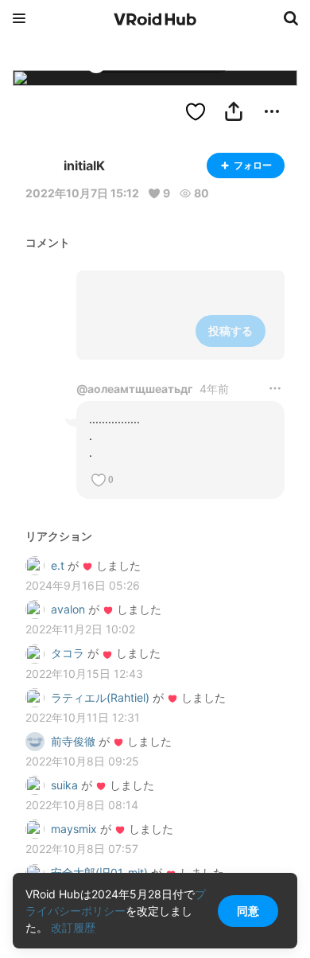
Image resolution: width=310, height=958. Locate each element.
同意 (248, 910)
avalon (68, 609)
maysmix (74, 828)
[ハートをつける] (195, 111)
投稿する (230, 330)
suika (64, 785)
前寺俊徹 (73, 741)
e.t (57, 565)
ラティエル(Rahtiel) (100, 697)
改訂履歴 (73, 927)
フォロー (253, 165)
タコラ (67, 653)
